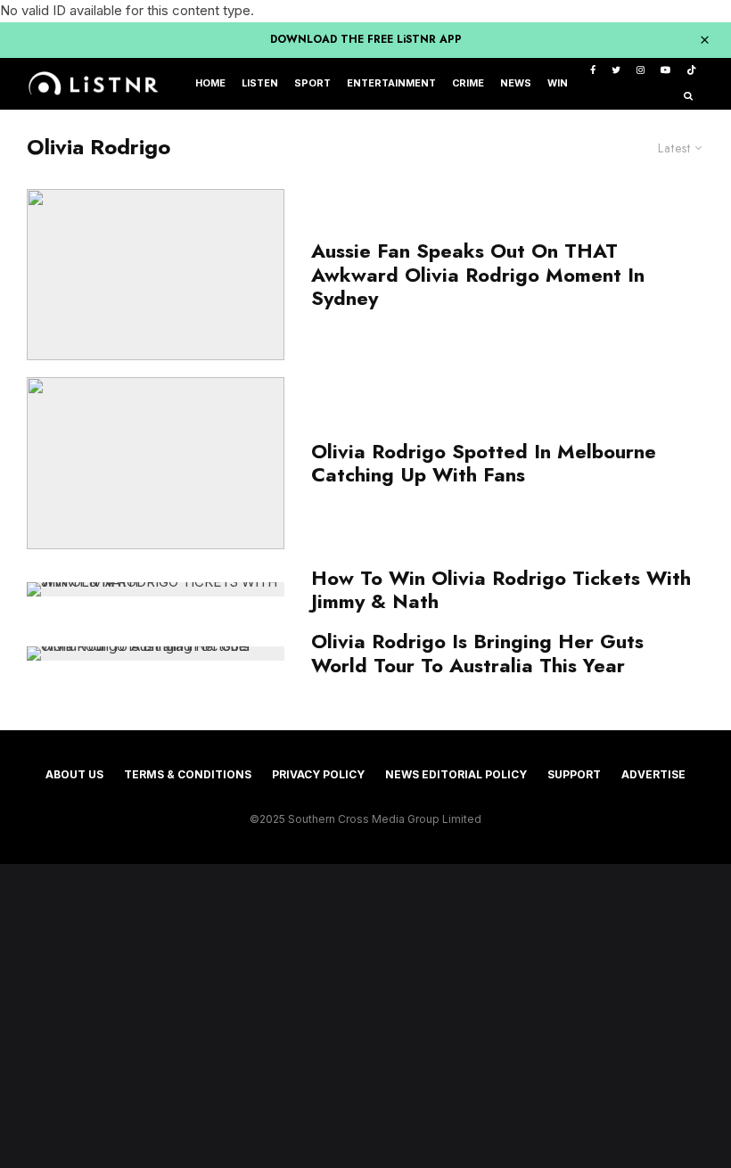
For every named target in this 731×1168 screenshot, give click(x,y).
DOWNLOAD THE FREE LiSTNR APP (366, 39)
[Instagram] (640, 71)
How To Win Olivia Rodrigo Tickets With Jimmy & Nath (501, 589)
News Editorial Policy (456, 774)
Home (210, 83)
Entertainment (391, 83)
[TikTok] (691, 71)
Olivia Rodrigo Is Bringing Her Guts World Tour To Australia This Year (477, 653)
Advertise (653, 774)
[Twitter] (616, 71)
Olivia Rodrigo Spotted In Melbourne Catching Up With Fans (483, 463)
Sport (312, 83)
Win (557, 83)
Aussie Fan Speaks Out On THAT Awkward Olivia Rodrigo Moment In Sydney (478, 274)
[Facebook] (593, 71)
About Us (74, 774)
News (515, 83)
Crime (468, 83)
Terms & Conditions (187, 774)
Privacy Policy (318, 774)
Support (574, 774)
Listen (260, 83)
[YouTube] (665, 71)
